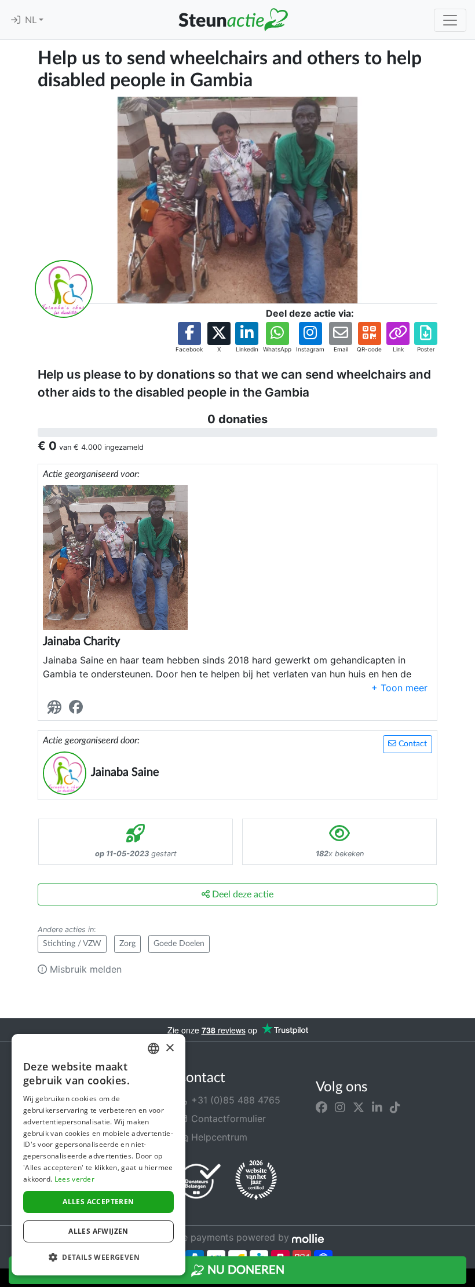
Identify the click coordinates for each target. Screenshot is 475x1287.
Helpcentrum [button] (217, 1137)
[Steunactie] (232, 20)
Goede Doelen (179, 944)
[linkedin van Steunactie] (377, 1107)
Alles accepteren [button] (98, 1202)
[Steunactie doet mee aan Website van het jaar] (256, 1180)
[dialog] (98, 1154)
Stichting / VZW (72, 944)
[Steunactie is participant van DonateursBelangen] (200, 1180)
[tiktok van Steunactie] (395, 1107)
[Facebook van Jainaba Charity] (78, 707)
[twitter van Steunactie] (358, 1107)
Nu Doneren (244, 1270)
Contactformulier (227, 1118)
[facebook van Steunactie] (321, 1107)
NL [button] (32, 20)
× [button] (169, 1048)
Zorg (127, 944)
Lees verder (74, 1179)
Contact (411, 744)
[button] (189, 338)
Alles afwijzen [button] (98, 1231)
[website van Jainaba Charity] (57, 707)
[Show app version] (467, 1279)
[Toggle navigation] (450, 20)
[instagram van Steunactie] (340, 1107)
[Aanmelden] (16, 20)
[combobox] (153, 1048)
